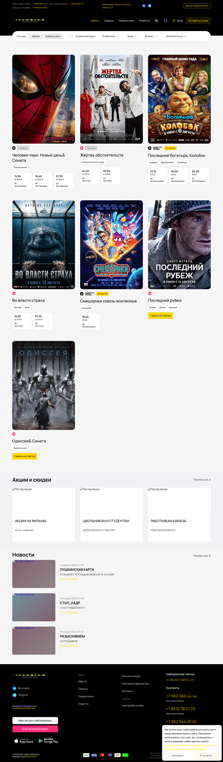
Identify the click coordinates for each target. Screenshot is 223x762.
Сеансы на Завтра (160, 315)
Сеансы (83, 689)
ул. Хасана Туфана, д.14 (180, 679)
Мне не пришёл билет (197, 5)
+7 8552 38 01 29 (76, 3)
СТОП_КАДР (70, 603)
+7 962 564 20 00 (39, 7)
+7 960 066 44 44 (40, 3)
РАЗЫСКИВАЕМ (72, 636)
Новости (83, 704)
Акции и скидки (131, 676)
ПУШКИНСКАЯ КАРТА (77, 570)
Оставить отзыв (198, 20)
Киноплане (31, 756)
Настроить (177, 755)
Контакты (127, 691)
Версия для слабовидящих (35, 720)
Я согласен (206, 755)
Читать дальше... (70, 579)
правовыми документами (23, 708)
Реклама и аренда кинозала (136, 683)
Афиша (82, 681)
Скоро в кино (86, 696)
